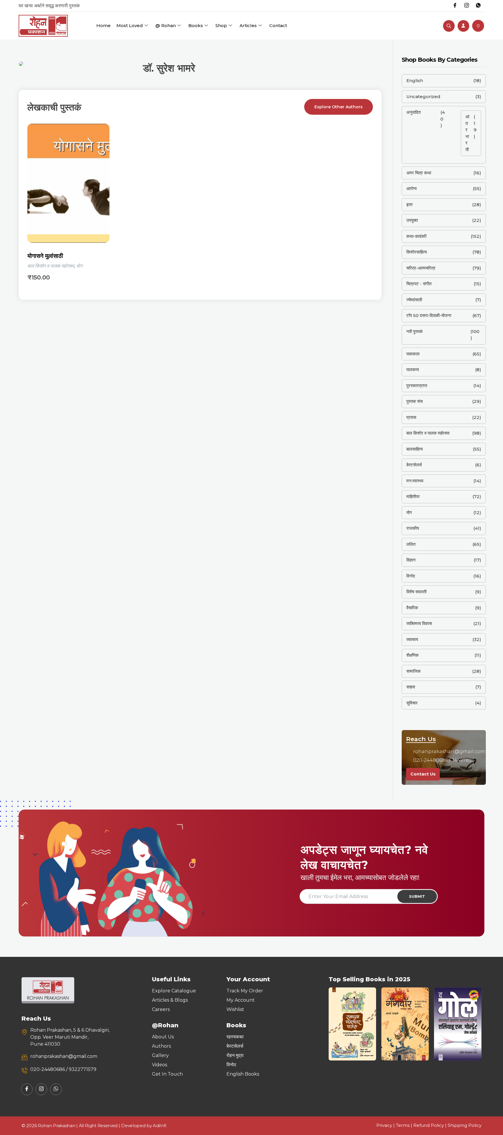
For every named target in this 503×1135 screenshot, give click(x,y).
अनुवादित (413, 112)
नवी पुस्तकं (414, 331)
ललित (410, 544)
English (414, 80)
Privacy (384, 1125)
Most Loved (129, 25)
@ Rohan (165, 25)
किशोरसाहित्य (416, 252)
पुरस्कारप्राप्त (416, 385)
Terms (403, 1125)
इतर (409, 204)
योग (79, 266)
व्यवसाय (412, 639)
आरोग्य (411, 188)
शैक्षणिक (412, 655)
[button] (335, 1024)
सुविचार (412, 703)
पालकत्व (412, 369)
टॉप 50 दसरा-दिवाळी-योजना (428, 315)
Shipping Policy (464, 1125)
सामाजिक (413, 671)
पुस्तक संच (414, 401)
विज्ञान (411, 560)
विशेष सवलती (416, 591)
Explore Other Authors (338, 106)
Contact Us (422, 774)
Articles (248, 25)
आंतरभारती (467, 133)
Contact (278, 25)
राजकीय (412, 528)
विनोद (410, 576)
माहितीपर (413, 496)
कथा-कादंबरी (416, 236)
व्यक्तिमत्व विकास (419, 623)
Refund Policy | (430, 1125)
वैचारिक (412, 607)
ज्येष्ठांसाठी (414, 299)
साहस (410, 687)
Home (103, 25)
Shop (221, 25)
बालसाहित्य (414, 449)
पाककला (412, 354)
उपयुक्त (412, 220)
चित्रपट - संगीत (418, 283)
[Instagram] (466, 5)
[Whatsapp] (478, 5)
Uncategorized (423, 96)
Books (195, 25)
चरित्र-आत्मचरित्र (420, 268)
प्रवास (411, 417)
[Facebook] (455, 5)
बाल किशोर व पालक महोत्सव (50, 266)
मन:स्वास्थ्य (414, 481)
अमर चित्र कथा (418, 173)
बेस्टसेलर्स (414, 465)
